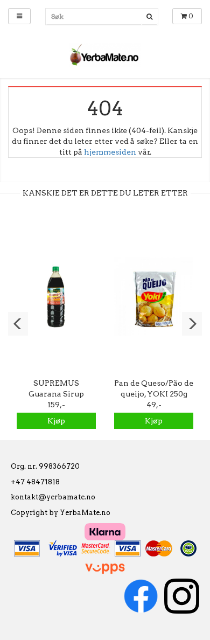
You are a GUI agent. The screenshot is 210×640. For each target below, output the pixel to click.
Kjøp (56, 420)
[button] (18, 324)
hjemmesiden (110, 152)
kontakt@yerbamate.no (53, 497)
